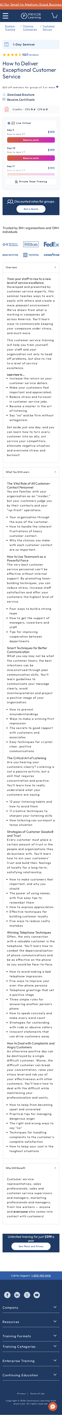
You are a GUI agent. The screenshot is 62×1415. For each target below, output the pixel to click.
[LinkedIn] (17, 1295)
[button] (52, 1406)
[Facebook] (7, 1295)
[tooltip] (57, 87)
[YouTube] (37, 1295)
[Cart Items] (54, 17)
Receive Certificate (21, 99)
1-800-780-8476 (41, 1275)
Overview (11, 267)
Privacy (21, 1393)
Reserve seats (31, 140)
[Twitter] (27, 1295)
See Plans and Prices (31, 1246)
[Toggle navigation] (5, 15)
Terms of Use (37, 1393)
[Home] (31, 15)
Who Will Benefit (15, 1168)
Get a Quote (31, 209)
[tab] (31, 123)
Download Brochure (21, 94)
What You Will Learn (17, 472)
